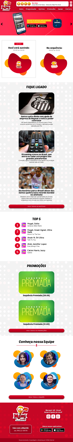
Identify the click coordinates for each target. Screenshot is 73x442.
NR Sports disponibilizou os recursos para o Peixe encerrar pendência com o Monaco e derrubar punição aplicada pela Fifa (37, 121)
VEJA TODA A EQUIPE (36, 397)
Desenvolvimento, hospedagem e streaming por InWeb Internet (36, 440)
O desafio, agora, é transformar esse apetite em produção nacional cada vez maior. (36, 158)
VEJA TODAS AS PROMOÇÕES (36, 330)
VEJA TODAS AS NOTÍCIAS (36, 206)
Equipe (60, 9)
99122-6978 (21, 429)
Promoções (51, 9)
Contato (68, 9)
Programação (31, 9)
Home (21, 9)
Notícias (42, 9)
